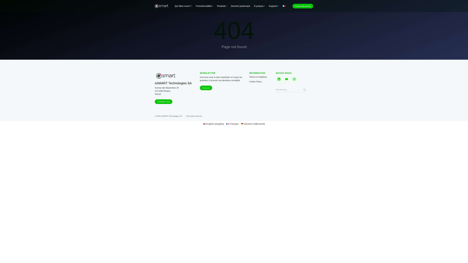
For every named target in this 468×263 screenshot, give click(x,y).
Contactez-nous (163, 102)
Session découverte (303, 6)
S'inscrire (206, 88)
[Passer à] (284, 6)
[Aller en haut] (463, 258)
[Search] (304, 90)
